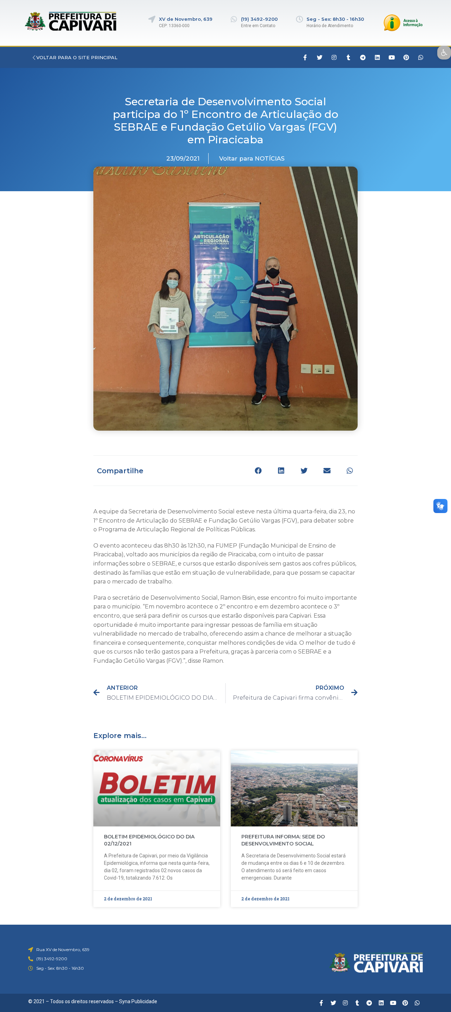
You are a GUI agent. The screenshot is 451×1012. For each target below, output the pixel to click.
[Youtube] (391, 57)
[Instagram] (334, 57)
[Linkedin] (377, 57)
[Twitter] (319, 57)
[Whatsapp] (420, 57)
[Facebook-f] (305, 57)
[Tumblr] (348, 57)
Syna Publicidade (138, 1001)
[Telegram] (363, 57)
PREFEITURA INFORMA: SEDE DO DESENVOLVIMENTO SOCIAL (283, 840)
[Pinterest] (406, 57)
